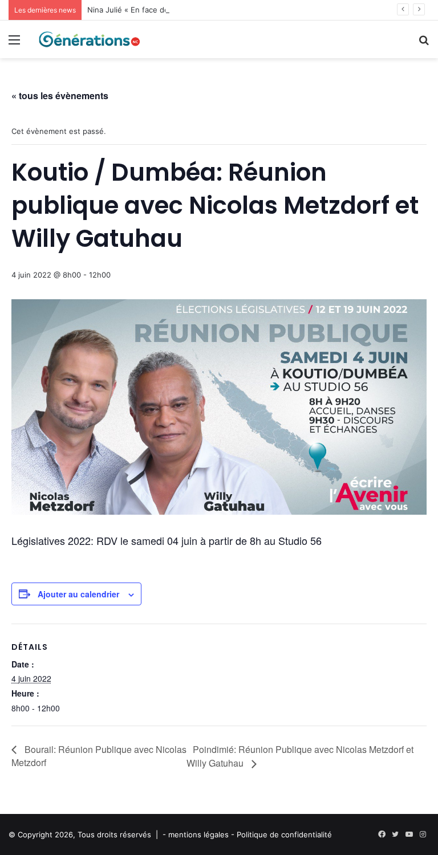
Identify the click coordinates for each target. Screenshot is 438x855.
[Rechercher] (423, 43)
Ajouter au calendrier (78, 594)
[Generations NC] (89, 39)
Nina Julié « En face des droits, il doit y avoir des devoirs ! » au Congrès (215, 9)
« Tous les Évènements (59, 95)
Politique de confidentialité (284, 834)
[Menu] (14, 43)
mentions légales (198, 834)
